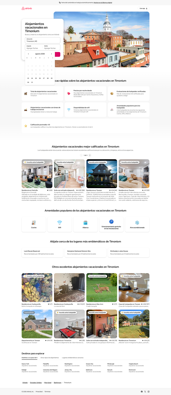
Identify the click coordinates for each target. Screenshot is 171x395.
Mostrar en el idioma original (103, 2)
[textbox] (34, 48)
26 (40, 78)
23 (28, 78)
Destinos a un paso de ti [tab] (29, 358)
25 (36, 78)
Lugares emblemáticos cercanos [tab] (72, 358)
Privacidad (39, 392)
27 (44, 78)
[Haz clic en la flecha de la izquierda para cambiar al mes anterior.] (28, 53)
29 (51, 78)
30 (28, 82)
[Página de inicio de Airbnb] (27, 8)
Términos (47, 392)
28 (48, 78)
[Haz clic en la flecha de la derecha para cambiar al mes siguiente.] (51, 53)
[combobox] (43, 41)
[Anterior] (81, 155)
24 (32, 78)
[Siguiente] (89, 155)
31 (32, 82)
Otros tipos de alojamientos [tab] (50, 358)
